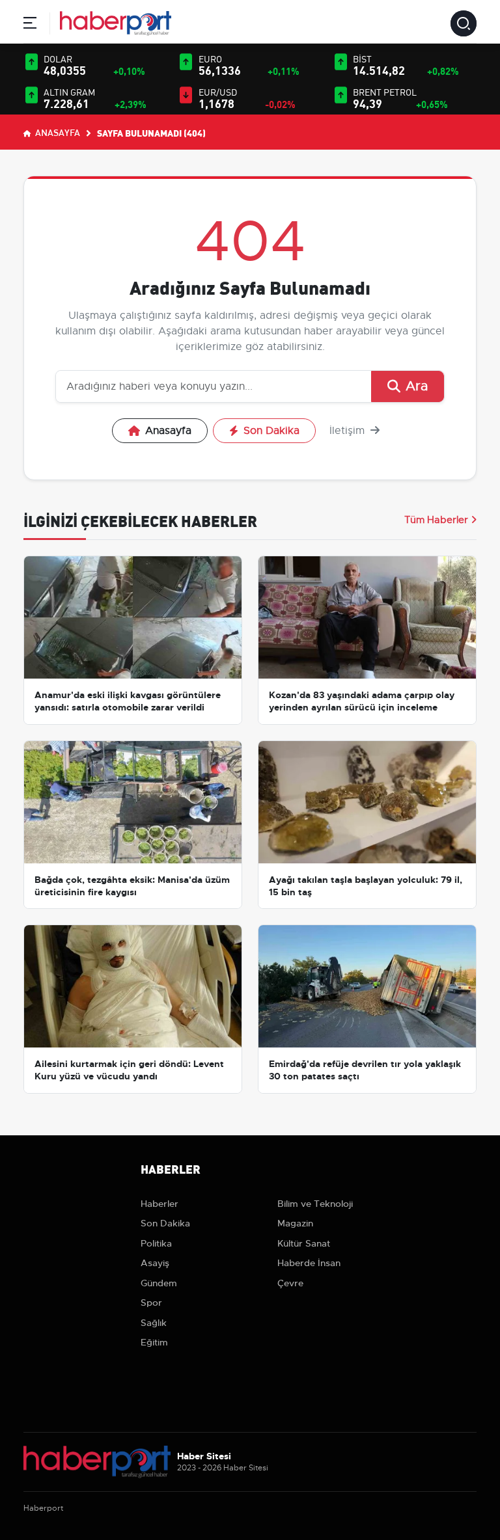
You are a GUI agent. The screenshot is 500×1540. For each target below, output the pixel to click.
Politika (156, 1243)
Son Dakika (271, 430)
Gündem (159, 1283)
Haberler (159, 1203)
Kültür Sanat (303, 1243)
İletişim (348, 430)
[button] (29, 25)
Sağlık (154, 1323)
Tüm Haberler (436, 520)
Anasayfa (56, 132)
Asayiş (155, 1263)
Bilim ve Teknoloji (315, 1203)
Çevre (290, 1283)
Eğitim (154, 1342)
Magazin (295, 1223)
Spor (151, 1302)
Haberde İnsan (308, 1263)
